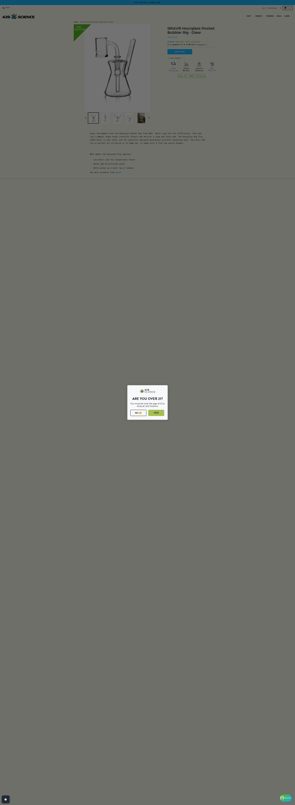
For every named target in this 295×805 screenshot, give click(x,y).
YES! (156, 412)
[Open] (6, 799)
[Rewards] (286, 798)
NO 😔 (138, 413)
